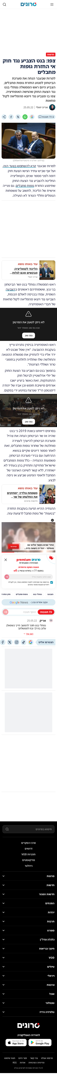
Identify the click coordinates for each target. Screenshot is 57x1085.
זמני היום (22, 1058)
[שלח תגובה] (5, 612)
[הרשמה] (6, 576)
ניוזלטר (28, 865)
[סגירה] (5, 560)
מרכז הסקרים (28, 843)
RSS (15, 1062)
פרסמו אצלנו (47, 1058)
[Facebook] (11, 116)
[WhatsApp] (25, 116)
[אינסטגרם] (16, 642)
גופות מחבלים (25, 185)
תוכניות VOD (28, 854)
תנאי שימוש (9, 1058)
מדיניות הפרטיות (36, 1062)
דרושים (28, 848)
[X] (18, 116)
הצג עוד (29, 633)
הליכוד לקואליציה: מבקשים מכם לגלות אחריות (25, 271)
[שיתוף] (4, 116)
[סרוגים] (28, 1025)
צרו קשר (34, 1058)
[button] (52, 520)
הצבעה (10, 289)
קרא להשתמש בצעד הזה (19, 166)
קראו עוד (13, 546)
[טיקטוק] (23, 642)
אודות (22, 1062)
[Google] (32, 116)
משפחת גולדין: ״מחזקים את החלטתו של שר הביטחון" (22, 495)
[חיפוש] (4, 4)
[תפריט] (52, 4)
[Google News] (30, 642)
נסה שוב (28, 335)
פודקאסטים (28, 860)
